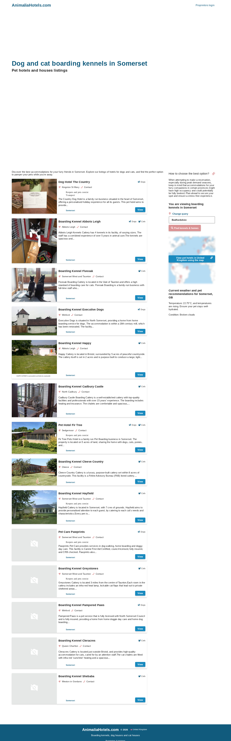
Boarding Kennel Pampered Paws (81, 605)
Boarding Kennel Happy (74, 343)
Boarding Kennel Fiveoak (75, 271)
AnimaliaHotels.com (31, 5)
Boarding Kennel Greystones (78, 568)
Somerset (70, 210)
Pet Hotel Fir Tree (70, 425)
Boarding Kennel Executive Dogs (81, 309)
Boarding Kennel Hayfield (76, 493)
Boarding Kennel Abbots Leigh (79, 221)
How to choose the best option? (189, 173)
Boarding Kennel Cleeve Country (81, 461)
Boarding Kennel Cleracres (77, 640)
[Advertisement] (115, 145)
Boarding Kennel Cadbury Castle (81, 386)
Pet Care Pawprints (71, 531)
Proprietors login (205, 5)
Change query (180, 213)
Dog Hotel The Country (74, 182)
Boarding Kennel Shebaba (76, 676)
